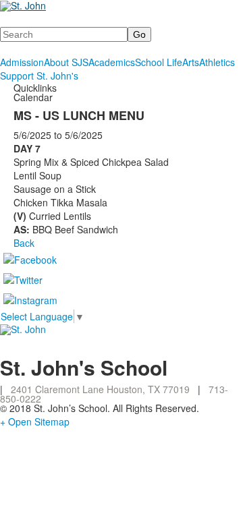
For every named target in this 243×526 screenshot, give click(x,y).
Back (24, 243)
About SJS (66, 62)
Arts (190, 62)
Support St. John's (39, 75)
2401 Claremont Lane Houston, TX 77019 (100, 389)
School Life (158, 62)
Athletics (217, 62)
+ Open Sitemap (35, 421)
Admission (22, 62)
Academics (111, 62)
